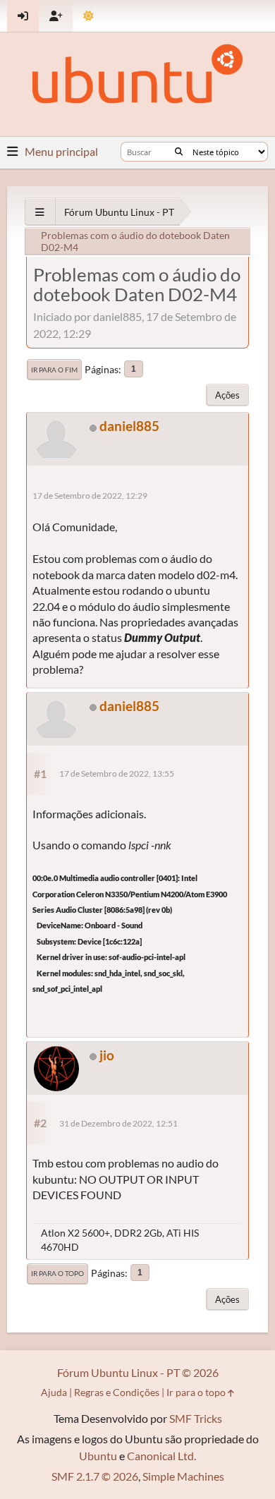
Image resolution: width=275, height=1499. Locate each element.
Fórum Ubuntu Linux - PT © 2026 (138, 1372)
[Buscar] (179, 152)
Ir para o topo (57, 1273)
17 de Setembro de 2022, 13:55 (116, 773)
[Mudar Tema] (88, 16)
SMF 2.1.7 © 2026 (94, 1476)
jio (106, 1055)
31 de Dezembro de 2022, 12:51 (118, 1123)
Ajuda (54, 1392)
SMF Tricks (195, 1418)
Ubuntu (98, 1455)
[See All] (39, 212)
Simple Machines (183, 1476)
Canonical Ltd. (161, 1455)
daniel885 (129, 426)
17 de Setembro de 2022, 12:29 (89, 495)
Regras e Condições (116, 1392)
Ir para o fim (54, 369)
